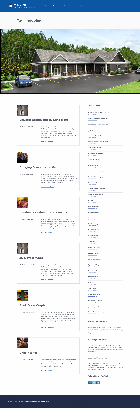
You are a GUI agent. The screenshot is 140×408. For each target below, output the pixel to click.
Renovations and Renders (95, 153)
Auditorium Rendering (94, 294)
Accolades (48, 6)
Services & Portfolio (59, 6)
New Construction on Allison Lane (98, 118)
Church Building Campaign (96, 177)
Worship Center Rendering (96, 312)
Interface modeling (94, 206)
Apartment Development (95, 194)
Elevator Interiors (93, 218)
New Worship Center (94, 247)
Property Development (94, 183)
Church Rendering (93, 306)
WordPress (33, 401)
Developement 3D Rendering (96, 188)
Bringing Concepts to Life (37, 167)
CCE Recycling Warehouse (95, 300)
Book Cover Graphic (33, 305)
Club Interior (28, 352)
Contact (83, 6)
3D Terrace (91, 200)
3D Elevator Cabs (31, 257)
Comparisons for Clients (95, 147)
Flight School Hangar (94, 265)
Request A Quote (74, 6)
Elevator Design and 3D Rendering (43, 119)
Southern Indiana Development (97, 171)
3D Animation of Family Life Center (98, 112)
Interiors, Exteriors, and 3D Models (43, 212)
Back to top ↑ (45, 401)
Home (41, 6)
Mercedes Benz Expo (94, 259)
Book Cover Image (93, 224)
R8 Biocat (90, 282)
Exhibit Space (92, 288)
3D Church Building (93, 229)
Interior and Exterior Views (96, 136)
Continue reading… (47, 142)
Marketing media (93, 253)
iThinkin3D (20, 5)
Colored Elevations (93, 212)
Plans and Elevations (94, 159)
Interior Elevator (93, 276)
